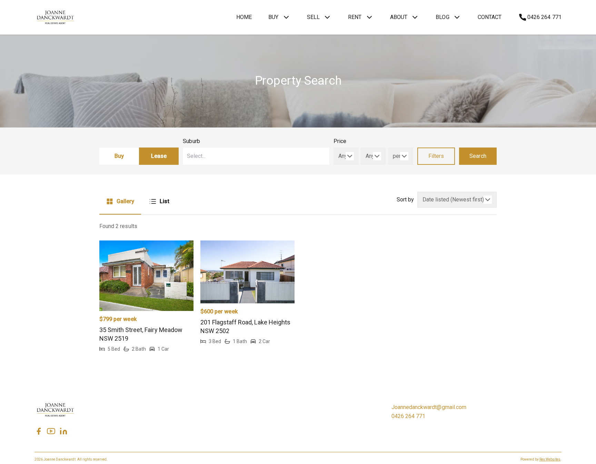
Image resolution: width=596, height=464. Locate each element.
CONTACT (490, 17)
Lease (159, 156)
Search (477, 156)
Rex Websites (549, 459)
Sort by (405, 199)
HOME (244, 17)
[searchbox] (234, 156)
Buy (119, 156)
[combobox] (256, 156)
